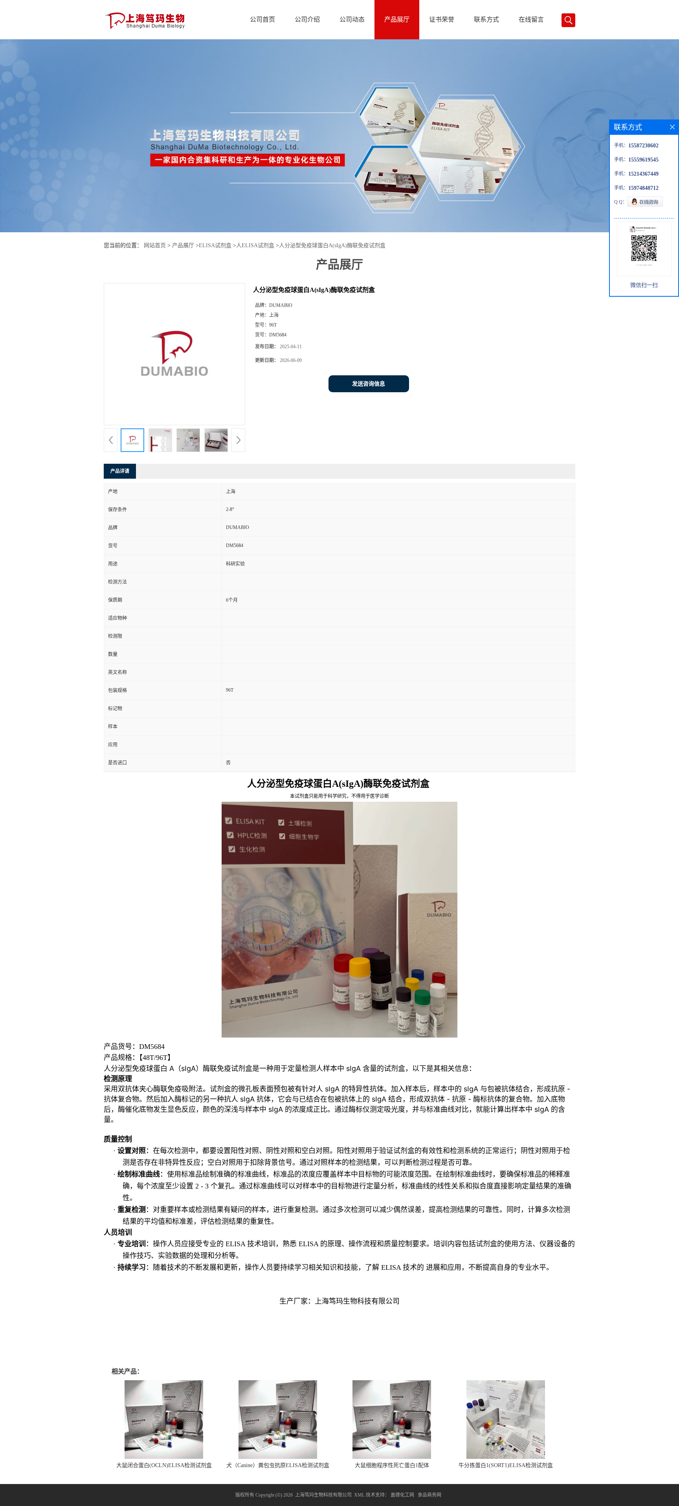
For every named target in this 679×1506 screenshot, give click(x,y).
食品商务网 (429, 1495)
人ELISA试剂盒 (255, 245)
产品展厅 (396, 19)
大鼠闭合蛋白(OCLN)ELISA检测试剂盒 (164, 1465)
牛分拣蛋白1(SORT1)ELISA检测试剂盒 (506, 1465)
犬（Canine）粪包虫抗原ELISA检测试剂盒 (277, 1465)
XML (359, 1495)
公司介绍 (307, 19)
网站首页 (155, 245)
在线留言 (531, 19)
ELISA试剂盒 (215, 245)
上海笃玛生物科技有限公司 (323, 1495)
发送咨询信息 (368, 384)
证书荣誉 (441, 19)
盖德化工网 (402, 1495)
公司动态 (352, 19)
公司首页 (262, 19)
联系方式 (486, 19)
